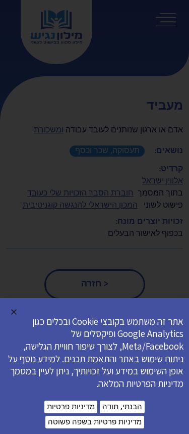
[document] (94, 217)
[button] (14, 312)
